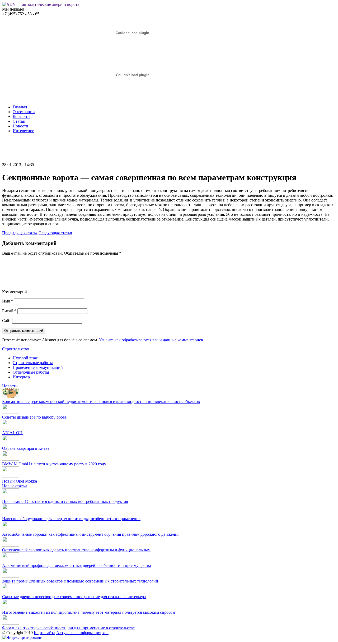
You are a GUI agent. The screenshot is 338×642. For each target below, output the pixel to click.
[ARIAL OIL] (10, 428)
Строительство (15, 349)
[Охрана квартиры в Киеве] (10, 443)
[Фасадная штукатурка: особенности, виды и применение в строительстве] (10, 623)
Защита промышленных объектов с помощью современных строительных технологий (80, 581)
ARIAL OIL (12, 432)
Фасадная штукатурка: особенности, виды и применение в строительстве (68, 628)
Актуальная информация (78, 632)
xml (105, 632)
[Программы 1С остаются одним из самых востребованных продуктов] (10, 496)
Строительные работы (33, 362)
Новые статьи (14, 486)
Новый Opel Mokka (19, 481)
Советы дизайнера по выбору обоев (34, 417)
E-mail (9, 311)
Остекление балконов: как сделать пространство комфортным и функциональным (76, 550)
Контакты (21, 116)
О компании (24, 111)
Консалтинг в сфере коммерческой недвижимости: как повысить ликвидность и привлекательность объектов (101, 401)
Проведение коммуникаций (38, 367)
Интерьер (21, 377)
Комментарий (14, 292)
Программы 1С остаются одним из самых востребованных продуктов (65, 501)
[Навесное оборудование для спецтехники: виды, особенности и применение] (10, 514)
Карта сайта (44, 632)
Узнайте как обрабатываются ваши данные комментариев (151, 340)
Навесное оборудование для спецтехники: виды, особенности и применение (71, 518)
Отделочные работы (31, 372)
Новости (20, 126)
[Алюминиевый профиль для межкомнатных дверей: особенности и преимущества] (10, 560)
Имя (7, 301)
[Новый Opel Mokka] (10, 476)
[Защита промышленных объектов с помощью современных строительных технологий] (10, 576)
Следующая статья (55, 233)
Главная (20, 107)
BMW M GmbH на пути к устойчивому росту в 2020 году (54, 464)
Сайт (6, 320)
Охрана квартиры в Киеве (25, 448)
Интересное (23, 131)
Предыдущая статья (19, 233)
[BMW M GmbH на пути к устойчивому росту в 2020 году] (10, 459)
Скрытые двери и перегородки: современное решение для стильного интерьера (74, 596)
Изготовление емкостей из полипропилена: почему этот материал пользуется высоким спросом (88, 612)
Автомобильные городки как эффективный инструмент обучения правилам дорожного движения (90, 534)
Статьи (19, 121)
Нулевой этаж (25, 358)
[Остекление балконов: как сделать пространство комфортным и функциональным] (10, 545)
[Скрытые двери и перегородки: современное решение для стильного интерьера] (10, 592)
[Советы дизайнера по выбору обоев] (10, 412)
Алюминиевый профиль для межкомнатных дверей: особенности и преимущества (76, 565)
